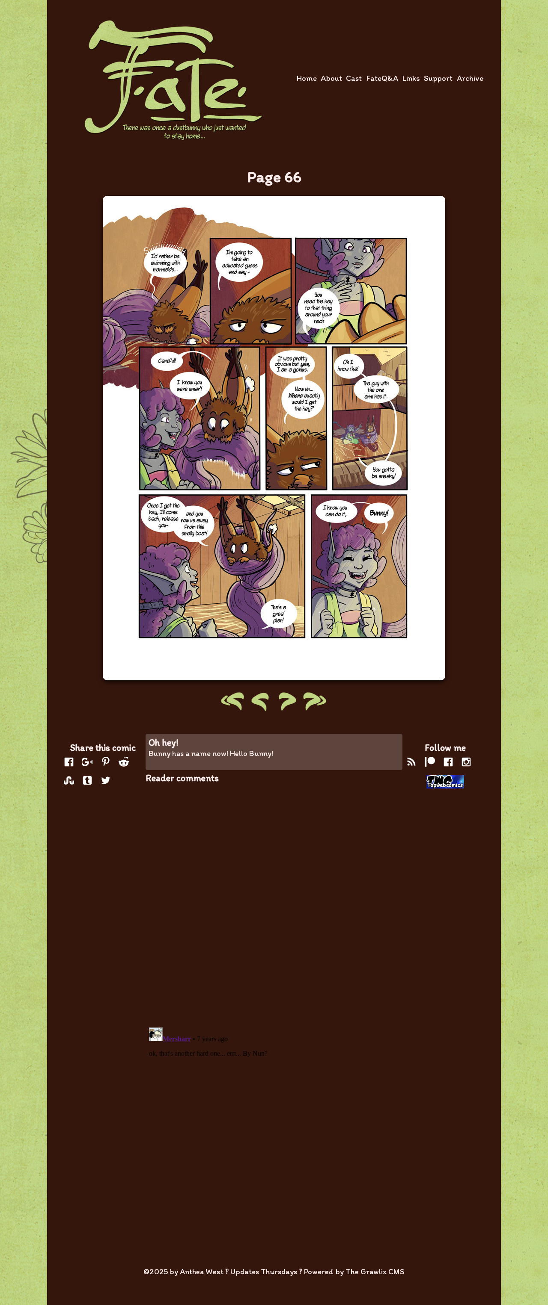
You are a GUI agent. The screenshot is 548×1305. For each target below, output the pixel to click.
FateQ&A (382, 78)
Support (438, 78)
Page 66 (274, 176)
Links (411, 78)
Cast (354, 78)
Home (307, 78)
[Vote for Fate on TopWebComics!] (445, 782)
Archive (470, 78)
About (331, 78)
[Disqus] (274, 900)
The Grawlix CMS (375, 1271)
